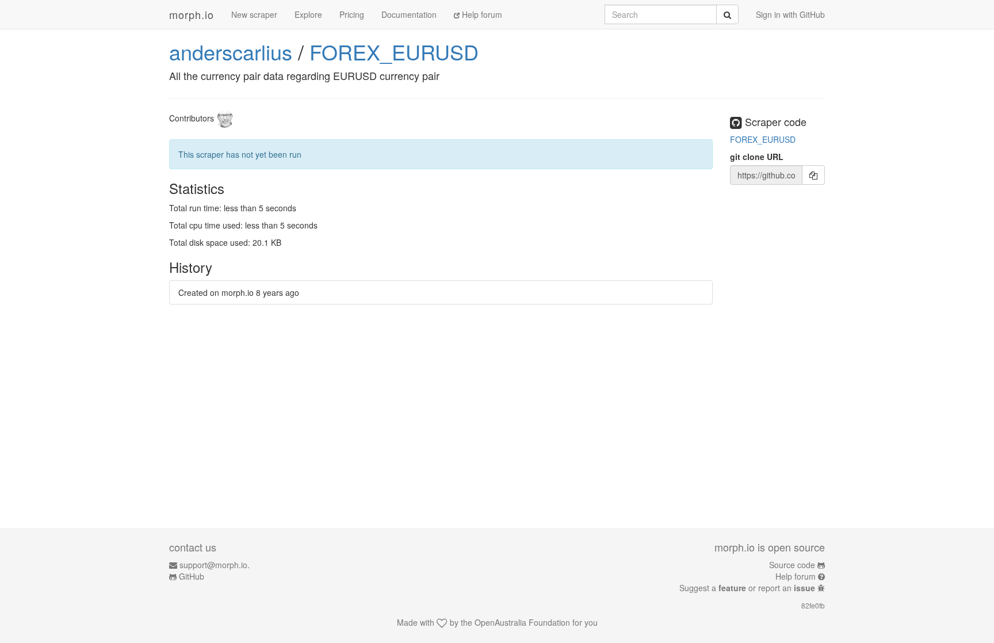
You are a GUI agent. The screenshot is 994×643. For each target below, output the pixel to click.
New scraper (254, 14)
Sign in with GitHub (790, 14)
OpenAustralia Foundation (522, 622)
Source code (792, 564)
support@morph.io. (214, 564)
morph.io (191, 14)
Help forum (481, 14)
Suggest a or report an (747, 587)
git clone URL (756, 156)
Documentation (409, 14)
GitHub (191, 576)
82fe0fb (813, 605)
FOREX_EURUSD (394, 51)
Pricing (351, 14)
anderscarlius (230, 51)
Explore (308, 14)
